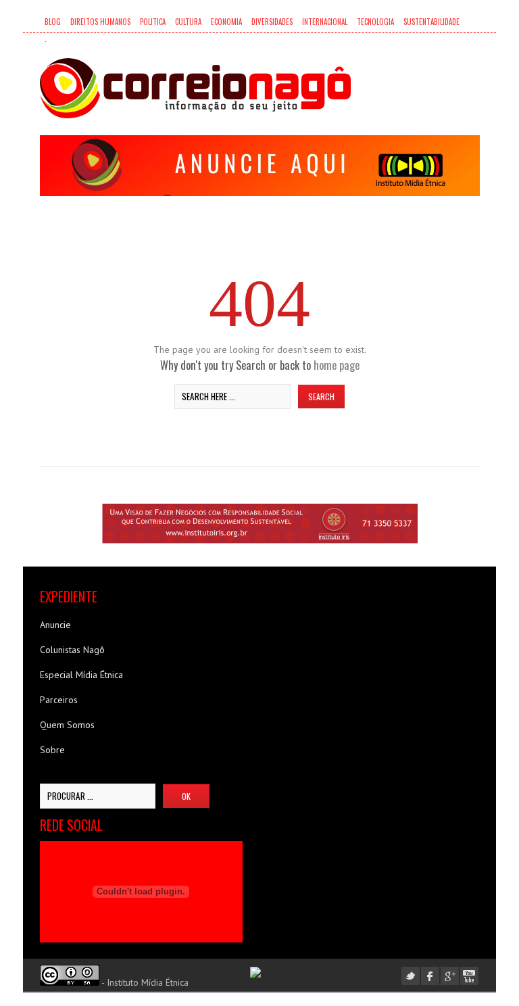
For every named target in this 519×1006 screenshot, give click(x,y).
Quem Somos (67, 725)
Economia (226, 21)
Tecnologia (375, 21)
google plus (450, 976)
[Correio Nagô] (195, 88)
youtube (469, 976)
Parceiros (59, 700)
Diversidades (272, 21)
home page (337, 364)
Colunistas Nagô (72, 650)
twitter (410, 976)
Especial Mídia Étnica (81, 675)
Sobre (52, 750)
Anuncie (55, 625)
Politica (153, 21)
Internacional (324, 21)
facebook (430, 976)
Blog (53, 21)
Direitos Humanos (100, 21)
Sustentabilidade (431, 21)
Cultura (188, 21)
